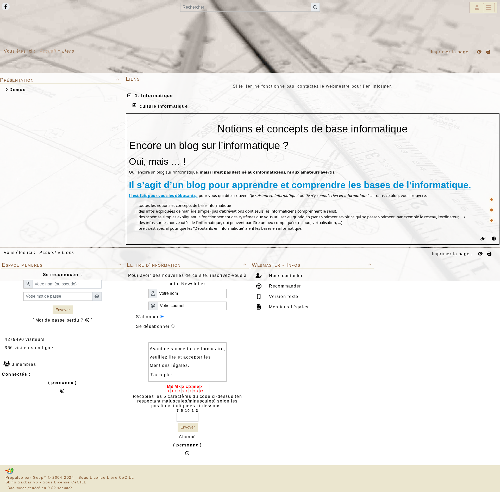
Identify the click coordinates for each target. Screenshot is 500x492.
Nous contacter (285, 275)
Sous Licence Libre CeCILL (106, 477)
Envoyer (62, 310)
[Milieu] (492, 210)
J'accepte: (163, 375)
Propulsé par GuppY (26, 477)
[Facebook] (6, 6)
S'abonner (147, 317)
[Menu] (489, 7)
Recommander (284, 286)
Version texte (283, 296)
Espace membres (62, 265)
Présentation (60, 80)
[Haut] (492, 200)
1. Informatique (152, 95)
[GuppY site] (9, 473)
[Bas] (492, 220)
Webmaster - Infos (312, 265)
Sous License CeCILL (64, 482)
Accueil (48, 51)
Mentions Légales (288, 307)
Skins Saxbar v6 (21, 482)
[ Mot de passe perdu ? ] (63, 320)
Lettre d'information (187, 265)
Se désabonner (153, 326)
